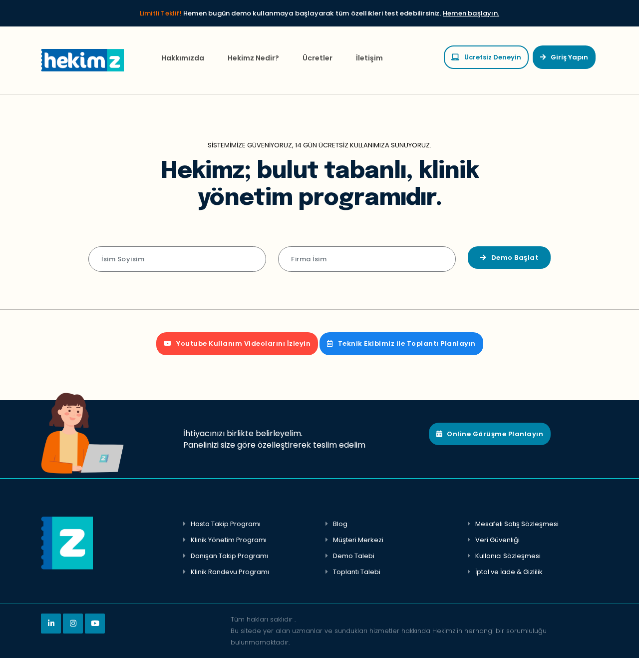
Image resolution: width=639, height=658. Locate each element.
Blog (340, 524)
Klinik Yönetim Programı (229, 540)
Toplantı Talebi (356, 572)
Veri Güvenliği (497, 540)
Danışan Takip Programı (229, 556)
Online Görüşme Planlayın (495, 434)
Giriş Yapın (569, 57)
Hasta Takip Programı (226, 524)
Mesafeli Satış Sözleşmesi (517, 524)
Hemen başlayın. (471, 13)
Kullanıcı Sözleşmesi (508, 556)
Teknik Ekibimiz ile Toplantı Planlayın (407, 343)
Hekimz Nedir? (253, 58)
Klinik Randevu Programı (230, 572)
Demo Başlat (515, 257)
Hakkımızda (182, 58)
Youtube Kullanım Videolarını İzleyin (243, 343)
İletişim (369, 58)
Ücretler (317, 58)
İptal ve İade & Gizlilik (509, 572)
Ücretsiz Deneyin (492, 57)
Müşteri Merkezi (358, 540)
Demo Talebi (353, 556)
